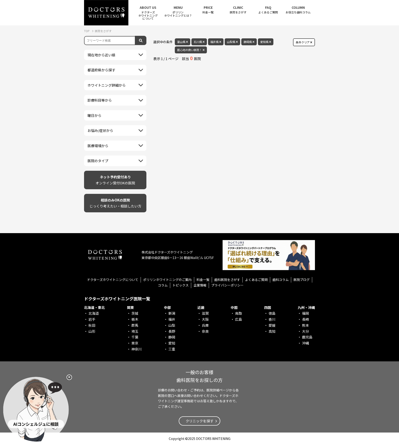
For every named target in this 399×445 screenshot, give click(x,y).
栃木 (134, 319)
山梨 (171, 325)
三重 (171, 349)
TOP (87, 31)
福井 (171, 319)
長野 (171, 331)
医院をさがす (238, 10)
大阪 (205, 319)
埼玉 (134, 331)
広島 (238, 319)
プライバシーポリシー (227, 285)
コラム (163, 285)
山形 (91, 331)
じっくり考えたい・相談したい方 (115, 203)
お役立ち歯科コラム (298, 10)
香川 (272, 319)
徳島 (272, 313)
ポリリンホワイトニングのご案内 (167, 279)
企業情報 (199, 285)
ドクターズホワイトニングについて (112, 279)
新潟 (171, 313)
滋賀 (205, 313)
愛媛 (272, 325)
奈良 (205, 331)
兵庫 (205, 325)
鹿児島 (307, 337)
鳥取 (238, 313)
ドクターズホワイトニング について (148, 13)
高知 (272, 331)
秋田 (91, 325)
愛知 (171, 343)
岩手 (91, 319)
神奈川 (136, 349)
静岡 (171, 337)
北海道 (93, 313)
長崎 (305, 319)
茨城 (134, 313)
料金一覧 (208, 10)
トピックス (180, 285)
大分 (305, 331)
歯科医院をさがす (227, 279)
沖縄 (305, 343)
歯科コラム (280, 279)
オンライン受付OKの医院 (115, 179)
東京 (134, 343)
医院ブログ (301, 279)
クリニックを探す (199, 420)
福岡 (305, 313)
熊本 (305, 325)
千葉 (134, 337)
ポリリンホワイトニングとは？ (178, 11)
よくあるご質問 (268, 10)
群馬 (134, 325)
